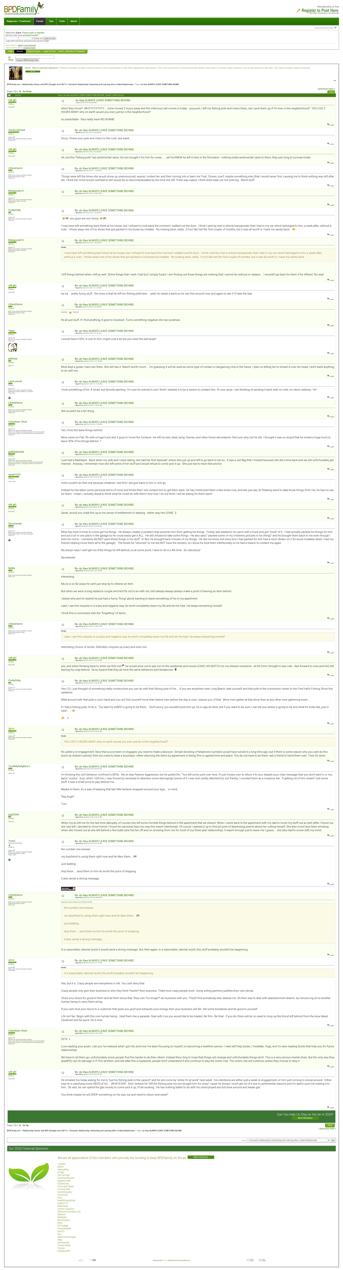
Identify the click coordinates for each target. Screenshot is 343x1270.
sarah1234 (14, 474)
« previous (322, 88)
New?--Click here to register (72, 51)
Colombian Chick (17, 421)
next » (332, 88)
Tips (51, 21)
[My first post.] (9, 398)
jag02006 (13, 814)
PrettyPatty (14, 210)
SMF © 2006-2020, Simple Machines (179, 1260)
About (73, 21)
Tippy (11, 330)
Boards (20, 51)
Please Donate (33, 51)
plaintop (12, 358)
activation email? (30, 35)
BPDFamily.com (13, 84)
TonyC (11, 840)
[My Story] (9, 860)
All (20, 91)
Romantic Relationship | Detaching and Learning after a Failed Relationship (101, 84)
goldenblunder (16, 451)
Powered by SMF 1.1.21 (160, 1260)
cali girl (12, 100)
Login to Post (49, 51)
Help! (10, 51)
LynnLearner (15, 381)
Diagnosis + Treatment (19, 21)
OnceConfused (16, 129)
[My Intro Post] (9, 540)
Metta (11, 568)
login (31, 32)
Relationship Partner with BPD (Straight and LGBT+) (44, 84)
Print (331, 92)
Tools (62, 21)
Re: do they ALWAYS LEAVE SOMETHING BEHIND (104, 130)
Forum (39, 21)
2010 (11, 728)
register (40, 32)
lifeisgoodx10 (16, 190)
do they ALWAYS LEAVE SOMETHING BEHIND (160, 84)
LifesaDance (15, 168)
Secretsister (15, 523)
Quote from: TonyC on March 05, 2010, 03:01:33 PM (76, 902)
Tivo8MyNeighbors (19, 766)
